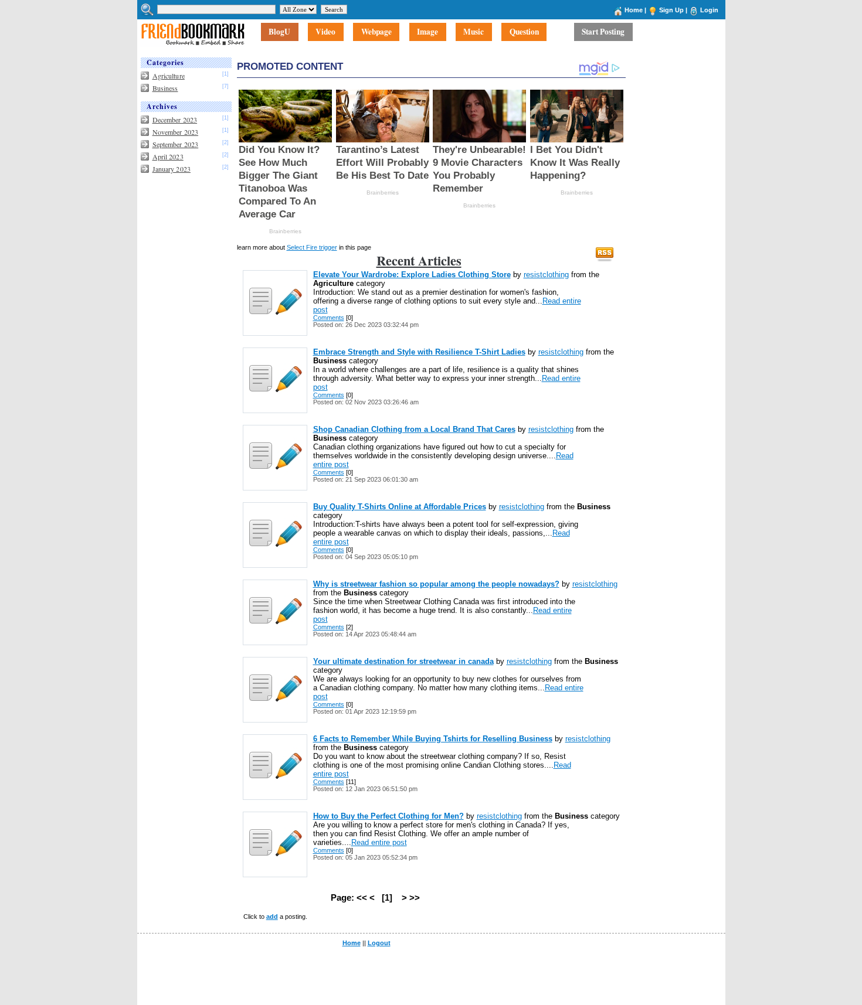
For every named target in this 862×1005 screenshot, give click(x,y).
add (272, 916)
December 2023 (175, 119)
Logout (379, 942)
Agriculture (168, 75)
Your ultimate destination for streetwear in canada (403, 661)
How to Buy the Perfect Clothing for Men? (388, 816)
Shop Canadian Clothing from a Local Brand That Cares (414, 429)
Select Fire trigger (312, 247)
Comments (328, 317)
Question (524, 32)
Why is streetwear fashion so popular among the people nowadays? (436, 584)
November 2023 (175, 132)
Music (473, 32)
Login (709, 9)
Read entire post (379, 842)
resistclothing (546, 274)
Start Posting (603, 32)
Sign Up (671, 9)
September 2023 (175, 144)
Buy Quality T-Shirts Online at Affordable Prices (399, 506)
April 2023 (168, 156)
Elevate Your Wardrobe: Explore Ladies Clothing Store (412, 274)
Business (165, 88)
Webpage (376, 32)
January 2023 (171, 168)
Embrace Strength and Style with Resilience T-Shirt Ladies (419, 352)
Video (325, 32)
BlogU (279, 32)
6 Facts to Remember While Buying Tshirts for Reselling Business (432, 738)
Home (634, 9)
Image (427, 32)
